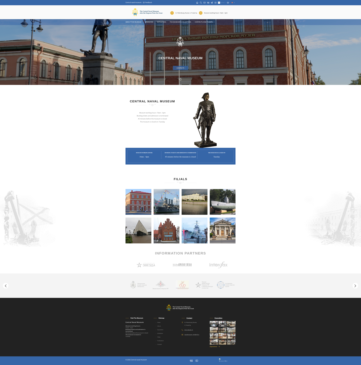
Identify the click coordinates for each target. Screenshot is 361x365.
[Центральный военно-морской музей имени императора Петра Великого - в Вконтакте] (208, 3)
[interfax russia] (182, 265)
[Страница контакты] (204, 3)
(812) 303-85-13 (188, 330)
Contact (159, 344)
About (159, 326)
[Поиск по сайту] (201, 3)
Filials (158, 337)
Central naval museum (133, 2)
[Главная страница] (197, 3)
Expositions (214, 346)
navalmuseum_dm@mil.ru (191, 334)
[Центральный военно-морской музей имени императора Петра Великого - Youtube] (197, 360)
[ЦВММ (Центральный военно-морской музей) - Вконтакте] (191, 360)
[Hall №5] (231, 330)
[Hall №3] (214, 330)
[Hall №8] (231, 336)
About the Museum (133, 22)
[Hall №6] (214, 336)
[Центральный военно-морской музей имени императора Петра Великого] (215, 3)
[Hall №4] (222, 330)
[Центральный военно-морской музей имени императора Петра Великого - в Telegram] (212, 3)
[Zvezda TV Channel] (218, 265)
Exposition (161, 22)
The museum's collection (180, 22)
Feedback (148, 2)
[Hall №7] (222, 336)
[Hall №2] (231, 323)
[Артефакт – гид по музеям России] (221, 3)
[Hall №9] (214, 342)
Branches (149, 22)
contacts (180, 68)
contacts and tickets (204, 22)
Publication (160, 341)
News (158, 322)
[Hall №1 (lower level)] (214, 323)
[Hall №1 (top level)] (222, 323)
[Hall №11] (231, 342)
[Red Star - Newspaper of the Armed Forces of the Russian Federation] (146, 265)
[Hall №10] (222, 342)
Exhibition (160, 333)
